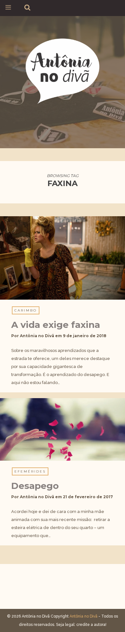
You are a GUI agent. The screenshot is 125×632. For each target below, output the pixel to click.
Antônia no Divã (37, 335)
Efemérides (30, 471)
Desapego (35, 485)
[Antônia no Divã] (62, 70)
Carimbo (25, 310)
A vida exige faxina (55, 324)
